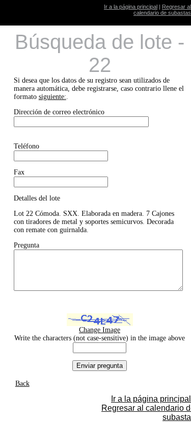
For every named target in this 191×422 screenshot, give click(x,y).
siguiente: (52, 97)
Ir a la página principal (130, 7)
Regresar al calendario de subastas (162, 10)
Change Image (99, 330)
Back (22, 383)
